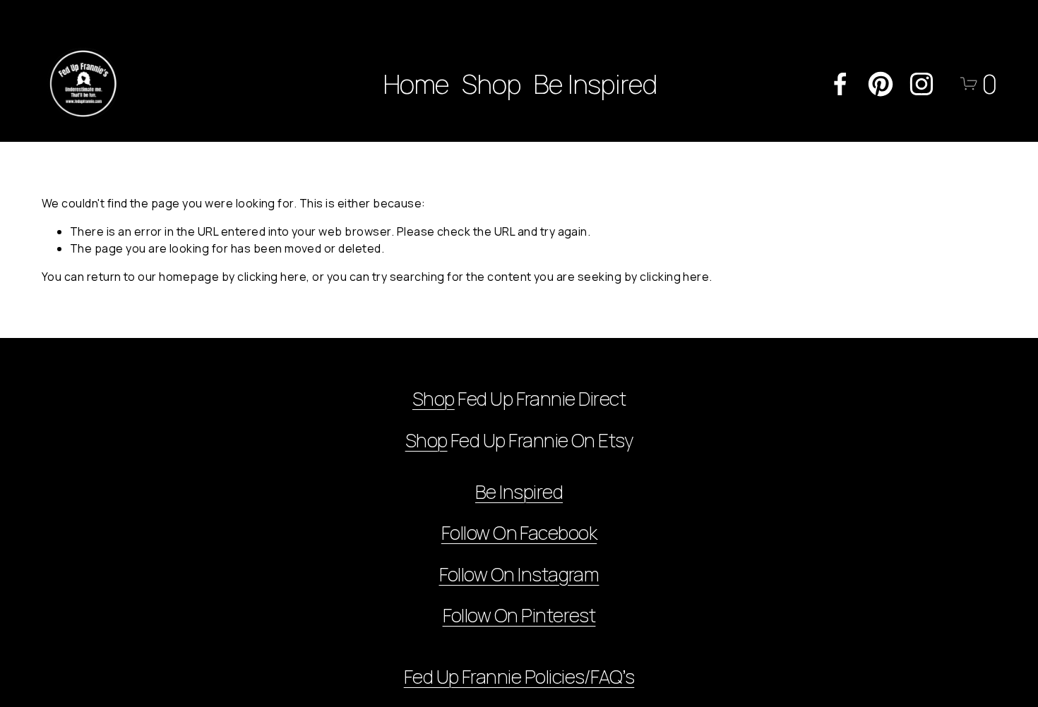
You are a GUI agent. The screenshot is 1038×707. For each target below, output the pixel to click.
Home (416, 84)
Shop (491, 84)
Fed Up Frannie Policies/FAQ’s (519, 677)
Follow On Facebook (519, 533)
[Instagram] (921, 84)
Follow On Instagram (519, 575)
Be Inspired (595, 84)
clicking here (271, 276)
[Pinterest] (880, 84)
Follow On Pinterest (519, 616)
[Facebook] (840, 84)
